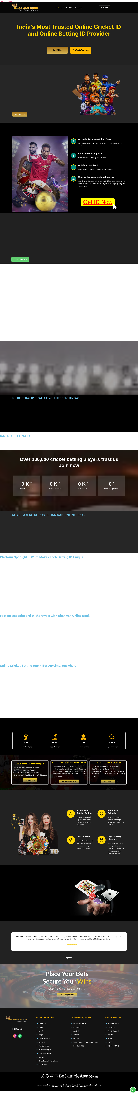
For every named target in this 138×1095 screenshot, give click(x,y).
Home (58, 7)
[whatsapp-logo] (133, 1090)
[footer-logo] (17, 1019)
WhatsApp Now (82, 50)
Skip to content (6, 1)
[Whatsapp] (20, 1036)
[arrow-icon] (114, 206)
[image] (96, 93)
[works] (40, 174)
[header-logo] (25, 7)
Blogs (78, 7)
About (68, 7)
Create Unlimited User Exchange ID (29, 764)
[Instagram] (15, 1036)
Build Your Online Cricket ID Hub (108, 762)
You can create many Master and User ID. (69, 762)
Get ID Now (57, 50)
